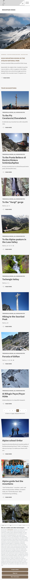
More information (15, 576)
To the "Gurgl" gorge (12, 202)
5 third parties (10, 529)
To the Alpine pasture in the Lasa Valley (14, 240)
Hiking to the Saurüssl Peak (13, 318)
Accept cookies (15, 569)
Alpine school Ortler (12, 440)
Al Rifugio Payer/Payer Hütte (13, 395)
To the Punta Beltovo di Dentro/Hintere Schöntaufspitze (14, 160)
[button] (28, 527)
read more (8, 127)
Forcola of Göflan (11, 356)
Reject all (15, 573)
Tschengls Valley (10, 279)
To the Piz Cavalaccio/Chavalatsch (14, 116)
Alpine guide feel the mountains (12, 482)
